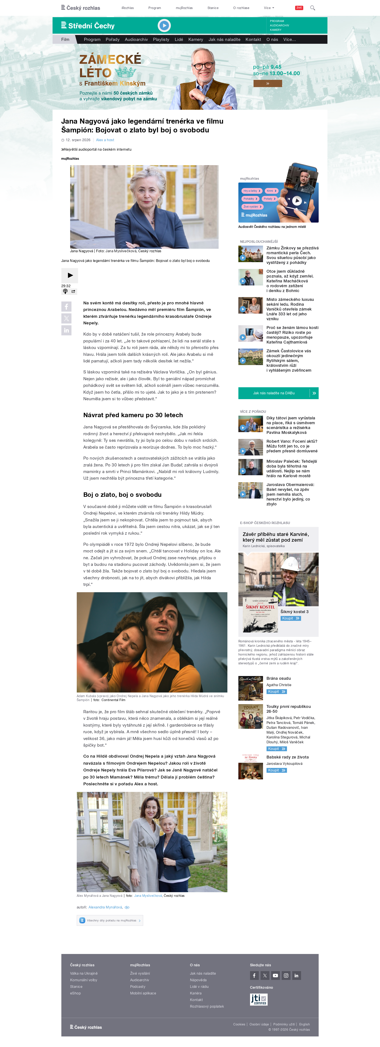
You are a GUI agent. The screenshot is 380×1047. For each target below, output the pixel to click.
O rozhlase (241, 8)
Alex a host (105, 140)
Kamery (275, 29)
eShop (75, 993)
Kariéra (195, 993)
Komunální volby (83, 980)
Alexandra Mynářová (105, 907)
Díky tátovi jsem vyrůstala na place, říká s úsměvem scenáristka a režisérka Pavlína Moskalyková (291, 425)
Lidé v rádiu (199, 987)
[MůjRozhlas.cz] (70, 159)
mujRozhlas (184, 8)
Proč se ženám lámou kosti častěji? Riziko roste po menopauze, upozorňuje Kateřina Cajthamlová (292, 334)
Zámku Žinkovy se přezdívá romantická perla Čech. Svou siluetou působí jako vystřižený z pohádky (293, 255)
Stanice (213, 8)
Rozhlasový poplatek (207, 1006)
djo (127, 907)
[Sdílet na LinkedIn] (66, 330)
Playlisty (161, 39)
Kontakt (253, 39)
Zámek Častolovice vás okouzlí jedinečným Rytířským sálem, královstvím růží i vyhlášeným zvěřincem (289, 361)
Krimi (270, 190)
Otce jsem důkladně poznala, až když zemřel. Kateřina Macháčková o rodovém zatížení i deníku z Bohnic (290, 281)
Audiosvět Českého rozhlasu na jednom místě (272, 226)
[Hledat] (313, 8)
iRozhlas (128, 8)
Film (65, 39)
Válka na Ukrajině (84, 973)
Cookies (239, 1024)
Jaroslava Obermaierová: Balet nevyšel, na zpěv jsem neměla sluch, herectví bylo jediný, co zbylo (290, 494)
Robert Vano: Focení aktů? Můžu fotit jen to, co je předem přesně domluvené (292, 446)
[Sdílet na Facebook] (66, 306)
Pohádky (249, 198)
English (304, 1024)
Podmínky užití (284, 1024)
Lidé (179, 39)
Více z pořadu (253, 412)
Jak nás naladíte (225, 39)
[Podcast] (65, 292)
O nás (272, 39)
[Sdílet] (73, 292)
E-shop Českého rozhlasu (265, 523)
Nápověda (198, 980)
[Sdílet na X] (66, 318)
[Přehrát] (69, 275)
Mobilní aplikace (143, 993)
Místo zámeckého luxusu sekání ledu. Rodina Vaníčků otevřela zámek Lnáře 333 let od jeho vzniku (290, 309)
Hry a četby (250, 190)
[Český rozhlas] (80, 8)
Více (289, 39)
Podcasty (138, 987)
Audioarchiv (279, 25)
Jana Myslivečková (121, 251)
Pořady (113, 39)
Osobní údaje (259, 1024)
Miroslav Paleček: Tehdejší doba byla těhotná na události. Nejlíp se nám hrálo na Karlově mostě (292, 468)
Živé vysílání (251, 206)
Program (154, 8)
